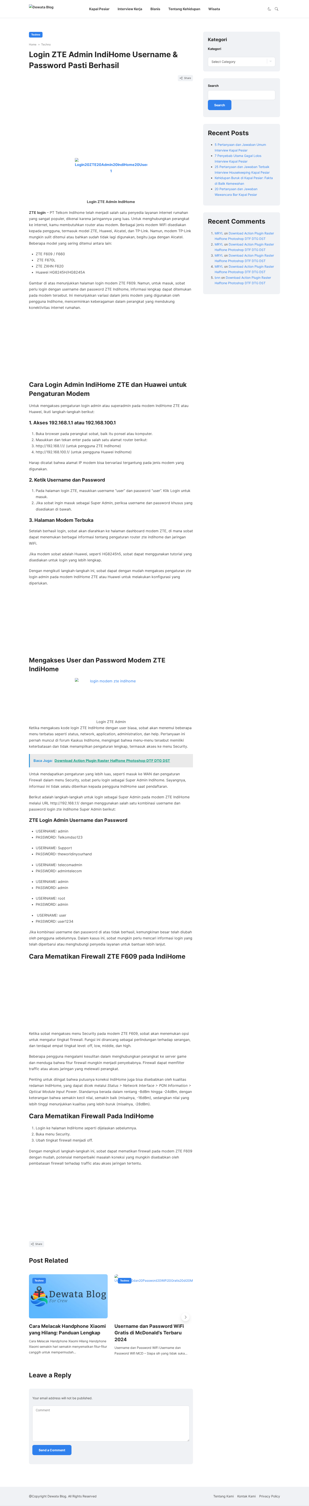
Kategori (214, 49)
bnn (217, 277)
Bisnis (155, 9)
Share (187, 78)
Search (213, 85)
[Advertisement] (111, 122)
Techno (35, 34)
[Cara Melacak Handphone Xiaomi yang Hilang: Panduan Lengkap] (68, 1296)
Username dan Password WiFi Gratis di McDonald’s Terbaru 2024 (149, 1332)
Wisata (214, 9)
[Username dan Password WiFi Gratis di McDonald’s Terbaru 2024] (153, 1296)
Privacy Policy (269, 1496)
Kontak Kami (246, 1496)
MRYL (219, 233)
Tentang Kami (223, 1496)
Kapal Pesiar (99, 9)
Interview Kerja (130, 9)
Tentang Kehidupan (184, 9)
